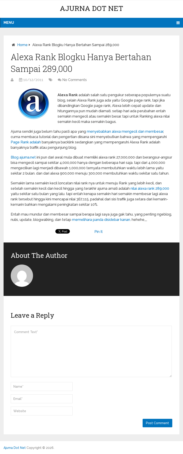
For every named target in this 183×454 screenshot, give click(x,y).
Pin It (98, 232)
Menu (9, 22)
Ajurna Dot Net (91, 8)
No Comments (74, 80)
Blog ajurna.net (23, 157)
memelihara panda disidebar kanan (101, 220)
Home (22, 45)
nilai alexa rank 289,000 (150, 188)
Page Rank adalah (26, 142)
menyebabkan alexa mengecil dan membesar (125, 131)
